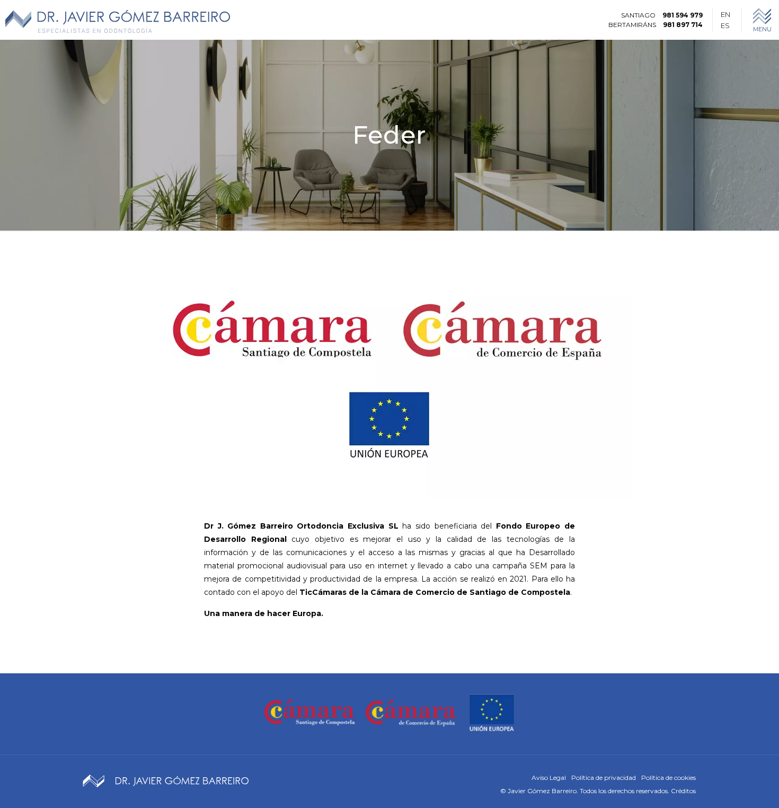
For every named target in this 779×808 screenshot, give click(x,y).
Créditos (683, 791)
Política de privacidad (603, 777)
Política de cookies (668, 777)
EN (725, 14)
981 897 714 (683, 25)
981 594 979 (682, 15)
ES (725, 25)
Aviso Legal (549, 777)
